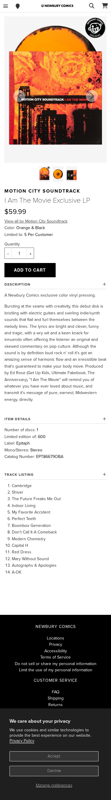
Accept (54, 756)
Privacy (55, 644)
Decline (54, 770)
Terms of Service (55, 657)
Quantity (12, 244)
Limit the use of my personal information (55, 670)
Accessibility (55, 650)
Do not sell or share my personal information (55, 663)
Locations (55, 638)
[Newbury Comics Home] (57, 6)
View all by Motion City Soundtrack (35, 221)
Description (17, 284)
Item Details (17, 419)
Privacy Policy (21, 740)
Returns (55, 704)
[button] (19, 96)
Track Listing (19, 475)
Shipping (56, 698)
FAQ (55, 692)
